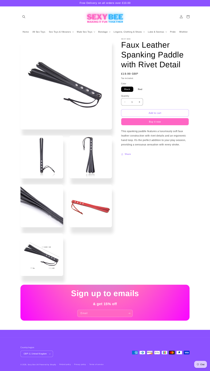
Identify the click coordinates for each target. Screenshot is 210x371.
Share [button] (128, 154)
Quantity (125, 96)
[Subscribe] (129, 313)
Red (140, 89)
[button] (23, 16)
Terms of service (96, 364)
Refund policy (65, 364)
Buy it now (155, 122)
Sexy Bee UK (33, 364)
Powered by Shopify (47, 364)
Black (127, 89)
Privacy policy (80, 364)
